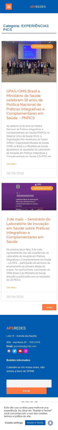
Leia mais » (11, 163)
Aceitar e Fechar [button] (35, 422)
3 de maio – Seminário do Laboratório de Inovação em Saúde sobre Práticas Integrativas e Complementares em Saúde (28, 230)
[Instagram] (25, 351)
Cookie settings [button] (14, 422)
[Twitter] (14, 351)
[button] (9, 7)
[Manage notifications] (50, 422)
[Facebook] (8, 351)
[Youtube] (20, 351)
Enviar (26, 390)
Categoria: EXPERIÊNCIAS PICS (26, 27)
